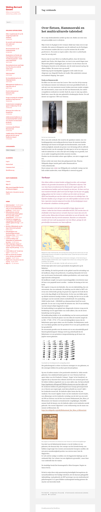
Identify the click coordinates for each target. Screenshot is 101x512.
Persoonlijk (61, 493)
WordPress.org (10, 170)
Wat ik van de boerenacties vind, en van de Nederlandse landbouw (14, 208)
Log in (7, 161)
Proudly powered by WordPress (51, 508)
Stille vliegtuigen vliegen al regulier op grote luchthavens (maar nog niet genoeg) (14, 245)
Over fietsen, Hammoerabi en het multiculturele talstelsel (63, 29)
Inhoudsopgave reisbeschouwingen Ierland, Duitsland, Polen (13, 233)
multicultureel (78, 493)
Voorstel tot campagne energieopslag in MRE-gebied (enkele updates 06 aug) (13, 221)
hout (76, 208)
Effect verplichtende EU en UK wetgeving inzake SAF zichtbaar (14, 35)
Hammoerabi (70, 493)
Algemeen (54, 493)
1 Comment (52, 494)
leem (72, 208)
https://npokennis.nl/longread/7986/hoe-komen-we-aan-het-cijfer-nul (64, 384)
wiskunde (44, 494)
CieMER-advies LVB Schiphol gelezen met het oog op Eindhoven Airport (14, 135)
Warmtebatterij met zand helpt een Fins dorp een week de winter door (15, 67)
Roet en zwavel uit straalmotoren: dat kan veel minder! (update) (14, 256)
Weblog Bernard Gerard (14, 8)
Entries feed (9, 164)
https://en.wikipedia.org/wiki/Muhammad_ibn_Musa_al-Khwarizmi (64, 410)
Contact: (8, 181)
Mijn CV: (8, 184)
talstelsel (85, 493)
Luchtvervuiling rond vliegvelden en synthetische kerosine (14, 240)
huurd (69, 182)
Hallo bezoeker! (10, 73)
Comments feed (10, 167)
